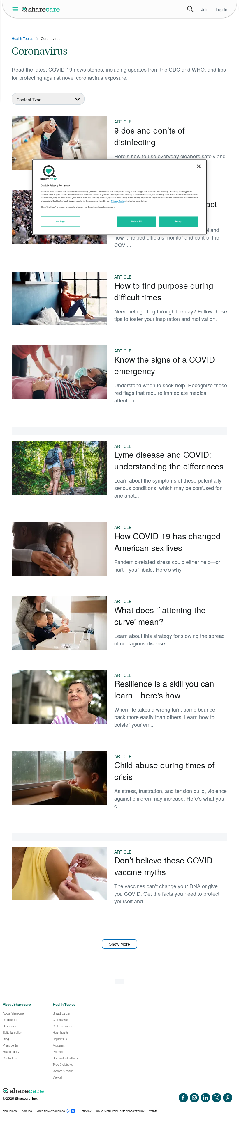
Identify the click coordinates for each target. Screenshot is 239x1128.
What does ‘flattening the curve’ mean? (160, 615)
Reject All (136, 221)
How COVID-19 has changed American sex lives (167, 541)
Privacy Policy (118, 201)
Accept (178, 221)
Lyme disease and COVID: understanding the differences (169, 460)
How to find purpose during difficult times (163, 291)
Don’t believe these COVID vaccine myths (163, 865)
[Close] (198, 166)
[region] (119, 197)
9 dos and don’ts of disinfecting (149, 136)
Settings (60, 221)
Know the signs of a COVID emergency (164, 365)
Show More (119, 944)
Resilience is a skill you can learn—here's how (164, 689)
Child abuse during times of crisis (164, 770)
